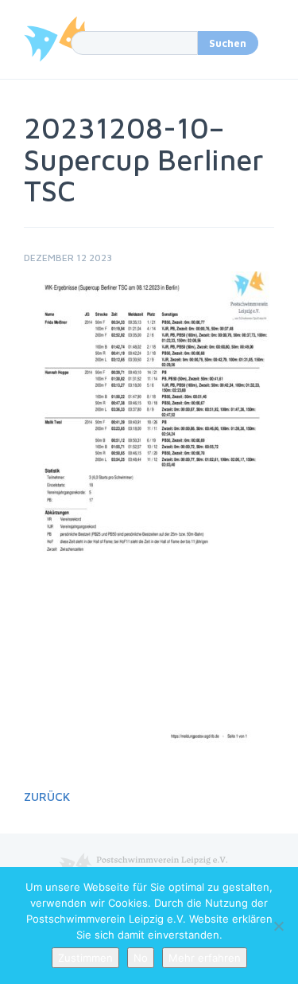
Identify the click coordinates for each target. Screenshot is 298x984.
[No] (278, 926)
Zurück (47, 796)
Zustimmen (85, 957)
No (141, 957)
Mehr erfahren (204, 957)
